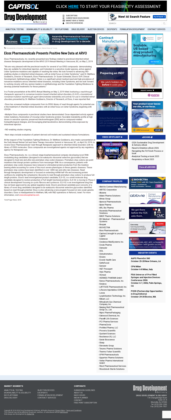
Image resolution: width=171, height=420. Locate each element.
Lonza (102, 293)
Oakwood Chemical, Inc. (109, 315)
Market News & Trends (75, 21)
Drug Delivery (78, 29)
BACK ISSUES (79, 395)
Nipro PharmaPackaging (109, 312)
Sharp (101, 342)
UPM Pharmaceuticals (109, 354)
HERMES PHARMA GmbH (110, 278)
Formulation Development (132, 29)
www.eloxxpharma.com (29, 195)
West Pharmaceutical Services (112, 366)
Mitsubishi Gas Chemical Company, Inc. (110, 303)
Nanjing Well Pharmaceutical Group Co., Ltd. (111, 308)
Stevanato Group (106, 345)
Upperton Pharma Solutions (111, 357)
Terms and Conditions (73, 410)
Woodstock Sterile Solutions (111, 369)
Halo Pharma (105, 272)
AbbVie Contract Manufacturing (112, 187)
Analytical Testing (15, 29)
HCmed (102, 275)
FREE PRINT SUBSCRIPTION (85, 403)
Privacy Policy (60, 410)
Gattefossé (104, 263)
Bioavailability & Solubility (39, 29)
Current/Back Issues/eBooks (77, 18)
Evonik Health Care (107, 260)
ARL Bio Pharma (106, 208)
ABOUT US (78, 393)
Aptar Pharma (105, 205)
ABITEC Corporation (108, 190)
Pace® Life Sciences (108, 318)
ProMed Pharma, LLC (108, 327)
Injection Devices (96, 29)
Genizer (102, 266)
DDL (101, 251)
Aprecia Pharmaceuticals (110, 202)
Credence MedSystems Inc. (111, 242)
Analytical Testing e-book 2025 (145, 156)
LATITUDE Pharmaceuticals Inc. (113, 287)
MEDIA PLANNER (81, 398)
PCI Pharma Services (108, 321)
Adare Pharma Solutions (109, 196)
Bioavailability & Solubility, (15, 48)
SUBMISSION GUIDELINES (84, 390)
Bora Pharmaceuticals (108, 230)
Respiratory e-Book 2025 (143, 159)
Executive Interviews (74, 23)
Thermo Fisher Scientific (110, 351)
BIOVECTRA (104, 227)
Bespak (102, 224)
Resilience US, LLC (107, 336)
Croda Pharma (105, 245)
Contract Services (156, 29)
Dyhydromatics (106, 254)
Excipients (112, 29)
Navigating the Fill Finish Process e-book (148, 152)
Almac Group (104, 199)
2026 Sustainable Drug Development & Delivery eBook (148, 143)
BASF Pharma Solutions (109, 216)
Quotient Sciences (107, 333)
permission (64, 412)
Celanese (103, 239)
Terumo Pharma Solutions (110, 348)
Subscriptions (71, 16)
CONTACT (78, 400)
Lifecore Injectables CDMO (111, 290)
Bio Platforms (62, 29)
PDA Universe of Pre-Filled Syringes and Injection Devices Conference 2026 (145, 277)
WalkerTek (30, 414)
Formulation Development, (33, 48)
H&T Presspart (105, 269)
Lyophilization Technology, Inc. (112, 296)
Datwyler (103, 248)
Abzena (102, 193)
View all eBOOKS (147, 167)
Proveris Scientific (107, 330)
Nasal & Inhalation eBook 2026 (145, 148)
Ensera (102, 257)
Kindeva (102, 284)
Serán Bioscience (107, 339)
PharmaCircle (105, 324)
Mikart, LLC (104, 299)
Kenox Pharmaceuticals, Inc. (111, 281)
